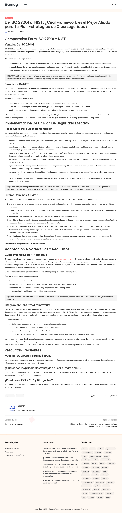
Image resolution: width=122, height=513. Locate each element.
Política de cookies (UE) (14, 455)
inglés (105, 471)
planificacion (100, 482)
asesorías (98, 452)
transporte (109, 493)
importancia (9, 396)
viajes (108, 497)
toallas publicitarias (96, 493)
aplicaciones (110, 449)
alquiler (92, 449)
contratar (86, 463)
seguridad (20, 396)
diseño (102, 463)
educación (111, 463)
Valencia (91, 497)
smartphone (86, 489)
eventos (104, 467)
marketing (104, 475)
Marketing (9, 18)
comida (85, 460)
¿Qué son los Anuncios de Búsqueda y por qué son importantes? (61, 481)
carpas (106, 456)
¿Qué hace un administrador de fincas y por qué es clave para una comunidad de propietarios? (60, 473)
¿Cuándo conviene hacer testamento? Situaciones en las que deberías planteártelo (60, 459)
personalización (87, 482)
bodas (85, 456)
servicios (106, 486)
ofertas (104, 478)
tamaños (96, 489)
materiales (86, 478)
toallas (85, 493)
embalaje (85, 467)
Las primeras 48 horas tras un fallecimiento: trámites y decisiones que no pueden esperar (60, 465)
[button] (26, 410)
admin (21, 405)
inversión (95, 475)
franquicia (86, 471)
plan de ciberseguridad (65, 259)
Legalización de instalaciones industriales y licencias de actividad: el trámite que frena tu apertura (60, 450)
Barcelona (108, 452)
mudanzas (96, 478)
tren (84, 497)
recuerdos (110, 482)
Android (100, 449)
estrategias (95, 467)
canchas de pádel (95, 456)
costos (94, 463)
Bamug (11, 4)
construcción (106, 460)
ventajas (100, 497)
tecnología (106, 489)
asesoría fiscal (87, 452)
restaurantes (86, 486)
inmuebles (86, 475)
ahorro (85, 449)
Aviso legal (9, 452)
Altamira (84, 509)
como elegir (94, 460)
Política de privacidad (13, 448)
